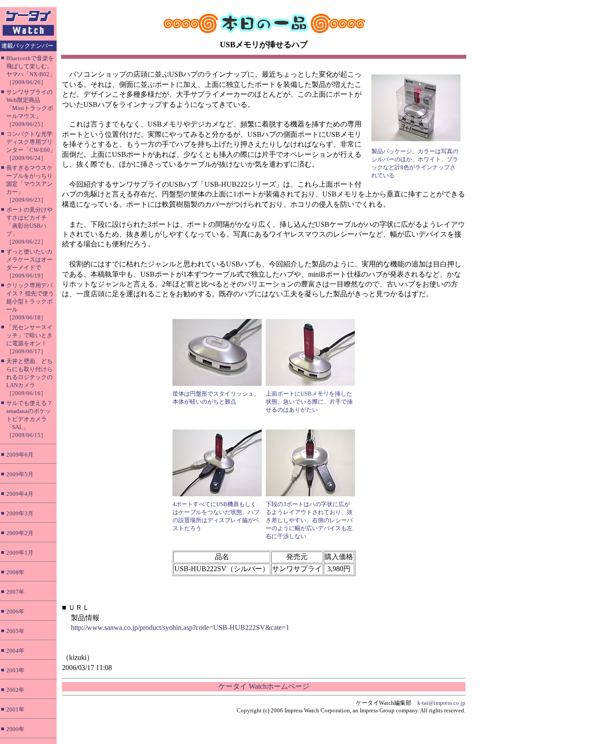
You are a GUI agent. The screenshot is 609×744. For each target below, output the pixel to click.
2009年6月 (19, 454)
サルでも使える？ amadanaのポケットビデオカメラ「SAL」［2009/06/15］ (29, 419)
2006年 (15, 611)
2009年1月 (19, 552)
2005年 (15, 631)
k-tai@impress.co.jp (441, 702)
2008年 (15, 572)
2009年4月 (19, 494)
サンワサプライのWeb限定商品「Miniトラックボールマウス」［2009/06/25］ (29, 108)
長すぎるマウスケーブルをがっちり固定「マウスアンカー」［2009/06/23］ (29, 183)
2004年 (15, 650)
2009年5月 (19, 474)
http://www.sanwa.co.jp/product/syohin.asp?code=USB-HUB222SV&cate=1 (180, 627)
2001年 (15, 709)
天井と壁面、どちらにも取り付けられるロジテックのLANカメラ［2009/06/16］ (29, 377)
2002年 (15, 690)
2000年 (15, 729)
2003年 (15, 670)
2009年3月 (19, 513)
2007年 (15, 592)
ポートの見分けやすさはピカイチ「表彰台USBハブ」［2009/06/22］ (29, 225)
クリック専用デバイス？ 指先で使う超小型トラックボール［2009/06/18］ (30, 301)
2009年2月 (19, 533)
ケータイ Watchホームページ (263, 686)
